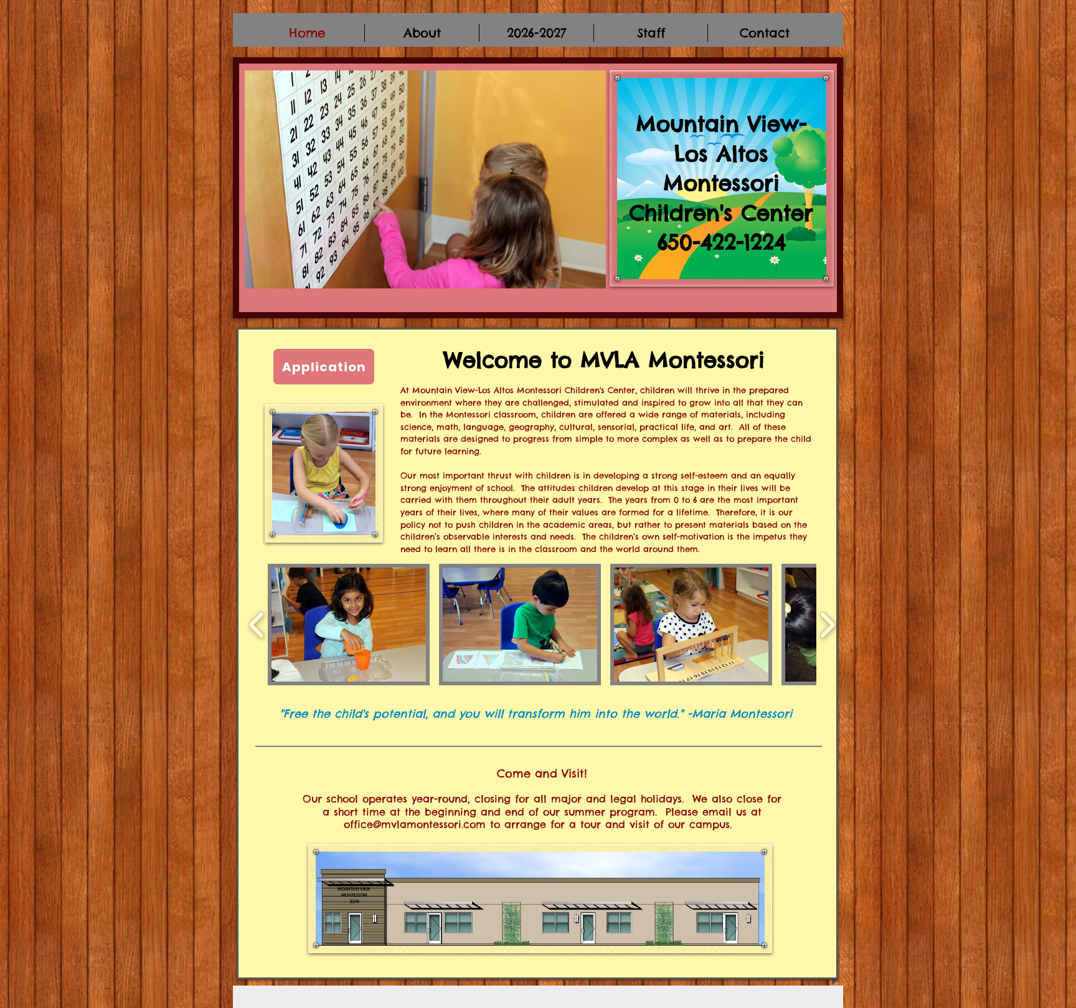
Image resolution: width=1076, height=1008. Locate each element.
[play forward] (827, 624)
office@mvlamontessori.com (415, 824)
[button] (349, 624)
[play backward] (257, 624)
